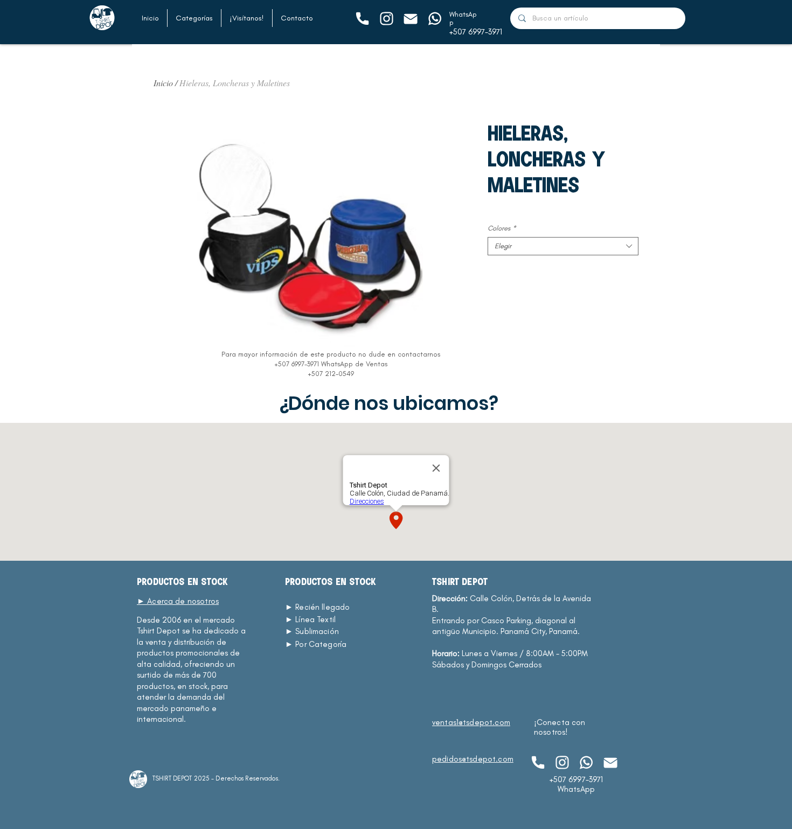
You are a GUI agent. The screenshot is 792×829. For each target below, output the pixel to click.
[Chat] (362, 18)
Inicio (163, 82)
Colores (502, 228)
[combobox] (563, 246)
